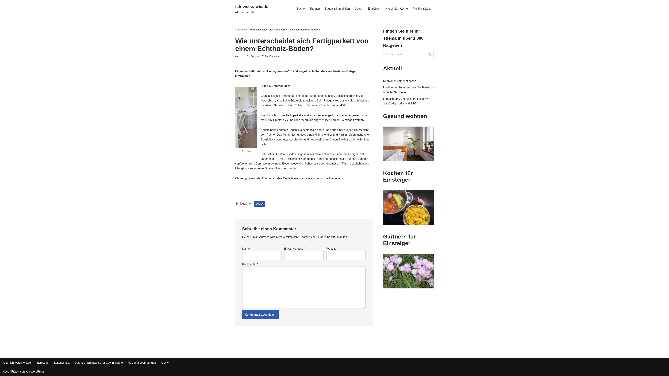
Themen (315, 8)
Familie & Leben (423, 8)
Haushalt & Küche (396, 8)
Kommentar (250, 264)
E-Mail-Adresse (294, 248)
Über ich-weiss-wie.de (17, 362)
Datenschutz (62, 362)
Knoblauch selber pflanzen (399, 81)
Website (331, 248)
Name (246, 248)
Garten (359, 8)
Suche (301, 8)
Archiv (165, 362)
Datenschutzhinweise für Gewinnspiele (99, 362)
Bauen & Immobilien (337, 8)
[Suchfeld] (430, 54)
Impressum (42, 362)
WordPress (37, 371)
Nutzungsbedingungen (142, 362)
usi (241, 56)
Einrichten (374, 8)
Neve (6, 371)
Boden (259, 204)
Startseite (240, 29)
